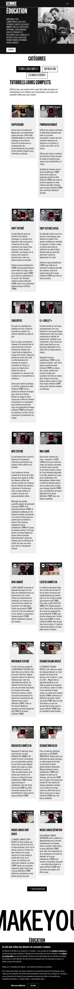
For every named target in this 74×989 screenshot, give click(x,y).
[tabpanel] (37, 482)
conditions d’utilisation (58, 951)
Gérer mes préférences (18, 985)
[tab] (28, 69)
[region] (37, 965)
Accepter (33, 985)
